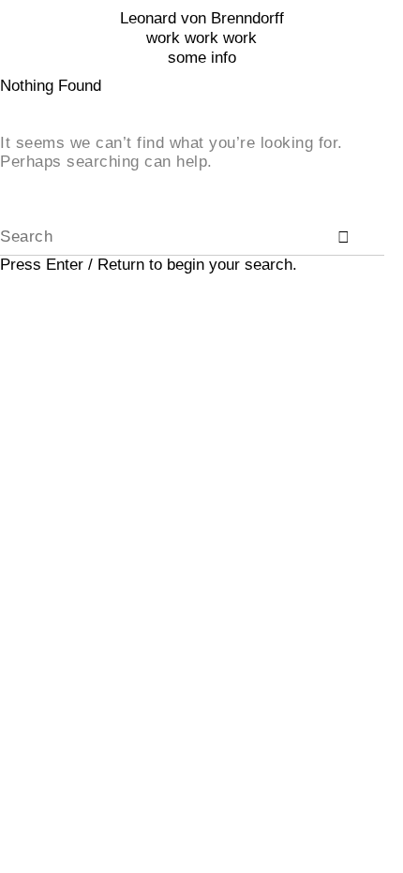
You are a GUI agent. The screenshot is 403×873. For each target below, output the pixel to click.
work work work (201, 38)
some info (202, 58)
